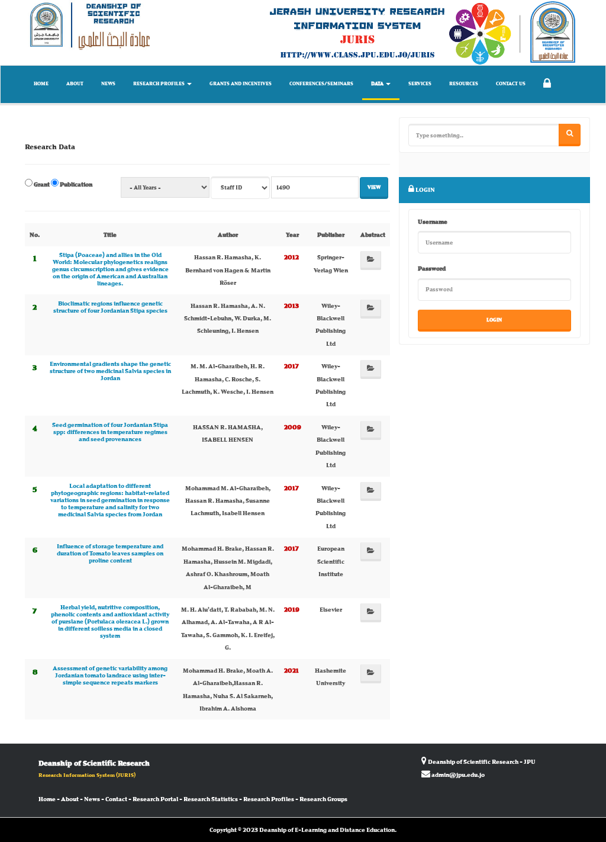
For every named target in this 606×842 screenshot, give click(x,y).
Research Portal (155, 798)
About (74, 83)
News (108, 83)
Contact (116, 798)
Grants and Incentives (240, 83)
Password (432, 268)
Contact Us (511, 83)
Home (41, 83)
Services (419, 83)
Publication (75, 184)
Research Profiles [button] (159, 83)
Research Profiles (268, 798)
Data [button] (378, 83)
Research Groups (323, 798)
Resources (463, 83)
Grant (41, 184)
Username (432, 221)
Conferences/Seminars (321, 83)
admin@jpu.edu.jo (458, 774)
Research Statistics (210, 798)
